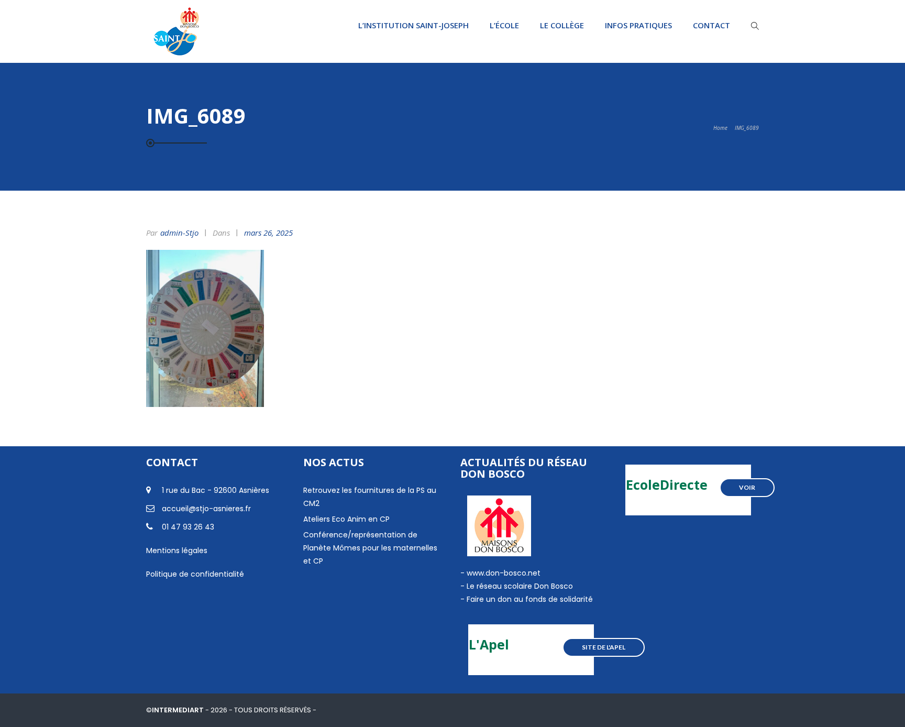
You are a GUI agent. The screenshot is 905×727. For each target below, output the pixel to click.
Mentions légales (176, 550)
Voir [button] (747, 487)
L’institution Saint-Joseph (413, 25)
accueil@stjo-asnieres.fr (206, 508)
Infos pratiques (638, 25)
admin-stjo (179, 232)
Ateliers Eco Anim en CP (346, 519)
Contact (711, 25)
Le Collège (562, 25)
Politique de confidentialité (195, 574)
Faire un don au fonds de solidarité (530, 599)
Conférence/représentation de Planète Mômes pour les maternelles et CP (370, 548)
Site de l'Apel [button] (603, 647)
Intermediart (178, 710)
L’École (504, 25)
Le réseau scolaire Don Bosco (519, 586)
